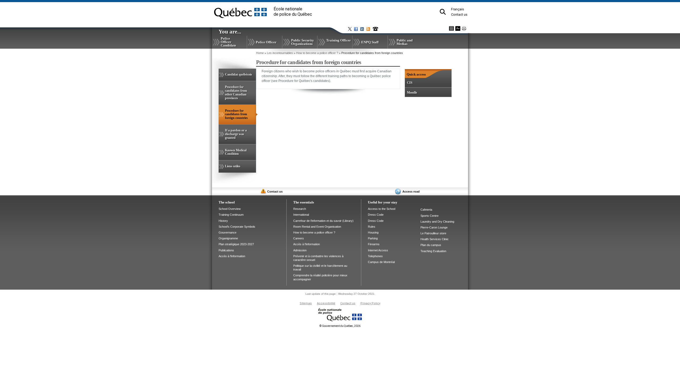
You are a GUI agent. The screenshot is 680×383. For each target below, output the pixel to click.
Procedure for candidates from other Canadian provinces (236, 92)
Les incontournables (280, 53)
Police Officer (266, 42)
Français (457, 9)
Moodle (412, 92)
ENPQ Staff (370, 42)
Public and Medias (405, 42)
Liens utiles (232, 166)
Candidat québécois (238, 74)
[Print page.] (464, 28)
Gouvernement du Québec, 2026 (340, 325)
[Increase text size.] (457, 28)
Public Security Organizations (302, 42)
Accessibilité (326, 303)
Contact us (459, 14)
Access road (411, 191)
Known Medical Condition (235, 152)
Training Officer (338, 40)
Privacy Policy (370, 303)
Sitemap (306, 303)
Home (260, 53)
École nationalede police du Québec (293, 11)
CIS (410, 82)
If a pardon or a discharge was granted (236, 134)
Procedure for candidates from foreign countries (240, 116)
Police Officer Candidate (228, 41)
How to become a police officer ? (317, 53)
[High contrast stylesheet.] (451, 28)
